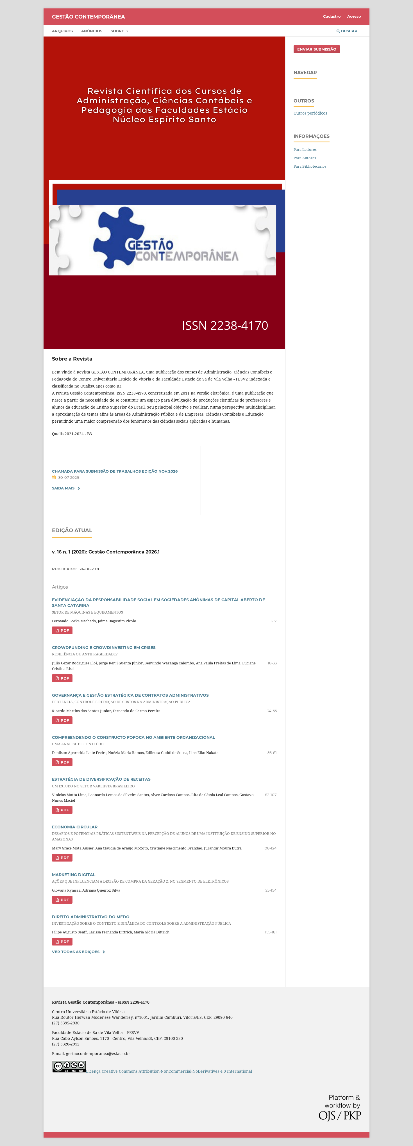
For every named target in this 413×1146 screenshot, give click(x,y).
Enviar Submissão (316, 49)
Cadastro (332, 16)
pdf (64, 630)
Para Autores (305, 157)
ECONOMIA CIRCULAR (164, 833)
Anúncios (91, 31)
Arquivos (62, 31)
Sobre (118, 31)
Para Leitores (305, 149)
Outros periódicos (310, 113)
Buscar (348, 31)
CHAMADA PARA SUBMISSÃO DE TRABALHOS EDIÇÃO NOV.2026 (115, 471)
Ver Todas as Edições (75, 951)
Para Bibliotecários (310, 166)
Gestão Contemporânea (88, 17)
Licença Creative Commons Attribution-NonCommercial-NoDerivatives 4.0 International (169, 1071)
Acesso (354, 16)
